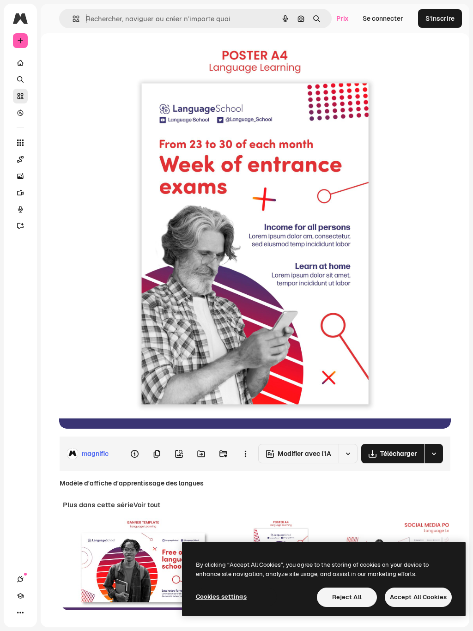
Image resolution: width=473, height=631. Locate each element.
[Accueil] (20, 62)
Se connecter (383, 18)
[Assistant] (20, 225)
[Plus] (20, 612)
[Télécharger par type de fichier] (433, 453)
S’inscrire (440, 18)
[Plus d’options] (245, 453)
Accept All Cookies (418, 597)
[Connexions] (20, 579)
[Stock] (20, 96)
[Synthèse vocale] (20, 209)
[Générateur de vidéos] (20, 192)
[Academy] (20, 596)
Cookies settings (221, 597)
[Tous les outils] (20, 142)
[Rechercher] (20, 79)
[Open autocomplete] (72, 18)
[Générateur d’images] (20, 176)
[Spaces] (20, 159)
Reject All (347, 597)
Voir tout (146, 505)
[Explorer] (20, 112)
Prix (342, 18)
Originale (120, 54)
